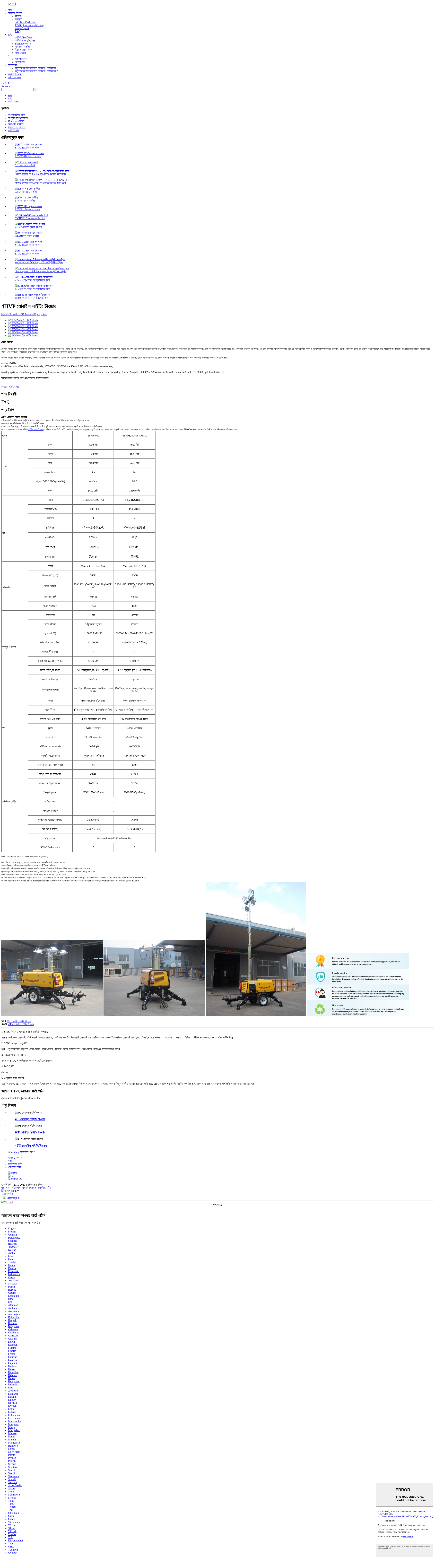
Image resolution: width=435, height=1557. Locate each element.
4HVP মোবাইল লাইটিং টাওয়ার (28, 227)
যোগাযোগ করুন (14, 77)
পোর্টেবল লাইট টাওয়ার (36, 429)
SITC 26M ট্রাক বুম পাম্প (27, 244)
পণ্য (10, 34)
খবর (9, 55)
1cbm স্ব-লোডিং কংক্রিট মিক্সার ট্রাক (31, 297)
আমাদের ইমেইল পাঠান (10, 386)
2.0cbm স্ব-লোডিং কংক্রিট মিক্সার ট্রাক (32, 280)
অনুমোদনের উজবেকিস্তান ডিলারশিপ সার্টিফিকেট (35, 68)
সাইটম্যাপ (16, 1187)
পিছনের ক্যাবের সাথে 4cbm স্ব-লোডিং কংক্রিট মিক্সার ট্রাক (40, 271)
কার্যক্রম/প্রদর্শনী (22, 28)
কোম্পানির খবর (21, 58)
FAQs (18, 31)
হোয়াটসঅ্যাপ (13, 1198)
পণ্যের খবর (19, 61)
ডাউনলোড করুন (15, 74)
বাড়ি (10, 9)
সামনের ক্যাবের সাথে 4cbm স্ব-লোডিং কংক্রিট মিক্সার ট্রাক (40, 182)
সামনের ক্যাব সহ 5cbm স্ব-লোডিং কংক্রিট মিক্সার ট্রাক (39, 262)
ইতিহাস (18, 16)
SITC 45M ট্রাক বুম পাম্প (27, 147)
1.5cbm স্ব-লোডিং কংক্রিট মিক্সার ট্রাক (32, 288)
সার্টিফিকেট (12, 65)
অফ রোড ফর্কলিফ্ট (22, 46)
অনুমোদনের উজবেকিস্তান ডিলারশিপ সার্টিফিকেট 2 (36, 71)
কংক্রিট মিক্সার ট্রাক (23, 37)
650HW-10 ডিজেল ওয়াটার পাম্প (30, 218)
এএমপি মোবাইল (29, 1187)
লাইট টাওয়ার (20, 52)
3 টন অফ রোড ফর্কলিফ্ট (25, 200)
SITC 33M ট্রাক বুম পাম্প (27, 253)
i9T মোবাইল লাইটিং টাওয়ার (30, 1132)
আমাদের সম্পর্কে (15, 13)
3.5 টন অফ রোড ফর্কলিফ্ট (26, 191)
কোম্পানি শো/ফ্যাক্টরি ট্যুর (25, 22)
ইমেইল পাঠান (7, 1193)
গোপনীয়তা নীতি (44, 1187)
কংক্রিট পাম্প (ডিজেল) (25, 40)
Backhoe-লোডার (23, 43)
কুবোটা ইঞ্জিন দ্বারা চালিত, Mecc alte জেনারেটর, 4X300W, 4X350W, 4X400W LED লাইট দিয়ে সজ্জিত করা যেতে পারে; (113, 372)
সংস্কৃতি (18, 19)
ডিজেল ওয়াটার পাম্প (23, 49)
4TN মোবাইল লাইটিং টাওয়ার (21, 1024)
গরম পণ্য (5, 1187)
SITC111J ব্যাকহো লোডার (27, 209)
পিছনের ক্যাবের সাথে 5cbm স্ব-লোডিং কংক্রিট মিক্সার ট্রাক (40, 174)
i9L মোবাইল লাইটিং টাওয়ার (27, 235)
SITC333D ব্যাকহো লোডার (28, 156)
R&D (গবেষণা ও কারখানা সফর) (29, 25)
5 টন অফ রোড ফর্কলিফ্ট (25, 165)
